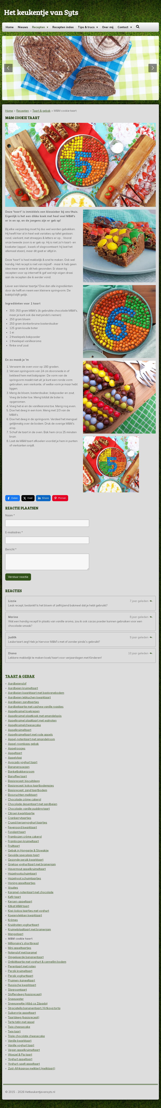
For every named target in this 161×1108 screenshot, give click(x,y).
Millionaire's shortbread (23, 943)
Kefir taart (14, 896)
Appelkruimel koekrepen (24, 711)
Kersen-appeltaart (20, 901)
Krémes (13, 920)
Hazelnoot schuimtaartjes (24, 878)
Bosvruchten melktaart (22, 794)
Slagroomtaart (17, 989)
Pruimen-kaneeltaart (21, 980)
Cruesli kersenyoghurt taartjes (27, 822)
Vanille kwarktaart (19, 1040)
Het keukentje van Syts (41, 12)
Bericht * (11, 549)
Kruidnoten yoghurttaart (23, 924)
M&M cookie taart (65, 110)
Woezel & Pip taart (20, 1054)
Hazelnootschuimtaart (22, 873)
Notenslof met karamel (22, 952)
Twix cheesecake (19, 1026)
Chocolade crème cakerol (24, 799)
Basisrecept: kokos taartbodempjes (31, 785)
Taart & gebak (41, 110)
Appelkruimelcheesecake (24, 725)
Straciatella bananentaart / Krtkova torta (34, 1008)
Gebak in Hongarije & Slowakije (28, 850)
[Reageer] (151, 601)
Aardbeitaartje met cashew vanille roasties (36, 706)
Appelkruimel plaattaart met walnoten (32, 720)
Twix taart (14, 1031)
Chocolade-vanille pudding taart (29, 808)
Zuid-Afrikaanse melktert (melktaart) (31, 1068)
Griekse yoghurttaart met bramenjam (32, 864)
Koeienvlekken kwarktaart (25, 915)
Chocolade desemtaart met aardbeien (32, 804)
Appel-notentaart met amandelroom (31, 739)
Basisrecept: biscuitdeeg (24, 781)
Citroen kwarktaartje (21, 813)
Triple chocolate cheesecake (26, 1036)
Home (9, 110)
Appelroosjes (16, 748)
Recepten (22, 110)
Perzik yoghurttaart (20, 975)
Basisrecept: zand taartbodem (27, 790)
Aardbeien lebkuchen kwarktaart (29, 697)
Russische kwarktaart (22, 985)
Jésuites (13, 887)
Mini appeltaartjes (19, 947)
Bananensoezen (19, 766)
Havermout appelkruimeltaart (27, 869)
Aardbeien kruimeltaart (23, 688)
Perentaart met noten (22, 966)
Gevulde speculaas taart (23, 855)
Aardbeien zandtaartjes (23, 702)
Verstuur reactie (18, 576)
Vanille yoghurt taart (21, 1045)
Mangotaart (15, 934)
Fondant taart (17, 832)
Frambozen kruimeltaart (23, 841)
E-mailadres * (14, 532)
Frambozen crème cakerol (25, 836)
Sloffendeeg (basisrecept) (25, 994)
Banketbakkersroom (21, 771)
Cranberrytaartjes (19, 818)
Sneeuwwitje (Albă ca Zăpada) (28, 1003)
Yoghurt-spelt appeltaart (24, 1063)
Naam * (10, 515)
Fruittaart (14, 845)
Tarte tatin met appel (21, 1022)
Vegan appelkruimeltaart (24, 1050)
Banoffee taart (17, 776)
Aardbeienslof (17, 683)
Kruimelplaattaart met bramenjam (29, 929)
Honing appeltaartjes (21, 883)
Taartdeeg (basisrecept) (23, 1017)
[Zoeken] (138, 26)
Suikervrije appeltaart (22, 1012)
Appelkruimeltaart (19, 730)
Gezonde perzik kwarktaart (25, 859)
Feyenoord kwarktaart (22, 827)
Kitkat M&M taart (18, 906)
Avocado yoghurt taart (22, 762)
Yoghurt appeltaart (20, 1059)
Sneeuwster (16, 998)
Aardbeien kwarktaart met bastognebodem (36, 692)
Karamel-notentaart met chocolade (30, 892)
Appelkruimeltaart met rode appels (30, 734)
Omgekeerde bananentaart (26, 957)
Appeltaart (15, 753)
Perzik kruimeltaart (20, 971)
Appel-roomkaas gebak (23, 743)
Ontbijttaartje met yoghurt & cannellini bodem (37, 961)
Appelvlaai (15, 757)
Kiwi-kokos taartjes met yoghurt (28, 910)
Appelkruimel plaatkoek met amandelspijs (35, 715)
